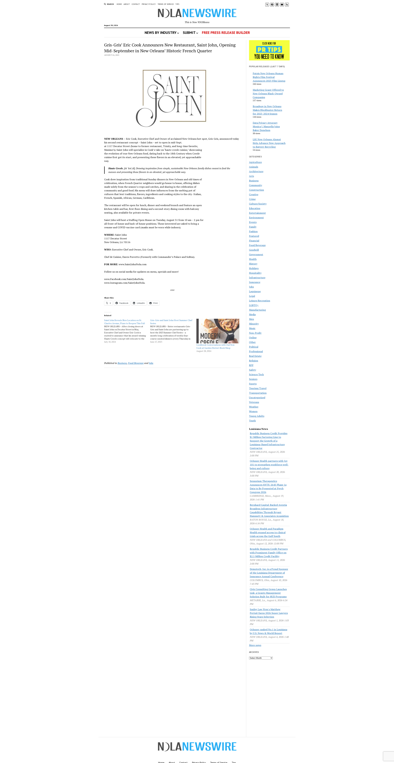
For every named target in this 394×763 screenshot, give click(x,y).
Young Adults (256, 416)
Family (252, 226)
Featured (254, 236)
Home (119, 4)
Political (253, 346)
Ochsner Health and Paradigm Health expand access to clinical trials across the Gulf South (267, 532)
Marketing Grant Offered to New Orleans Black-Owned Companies (268, 93)
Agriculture (255, 162)
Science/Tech (256, 374)
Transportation (258, 393)
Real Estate (255, 356)
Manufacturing (257, 310)
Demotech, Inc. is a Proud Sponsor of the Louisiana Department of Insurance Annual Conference (269, 572)
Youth (252, 420)
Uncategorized (257, 397)
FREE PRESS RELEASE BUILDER (226, 32)
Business (122, 363)
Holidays (254, 268)
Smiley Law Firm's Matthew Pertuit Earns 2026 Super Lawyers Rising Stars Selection (269, 613)
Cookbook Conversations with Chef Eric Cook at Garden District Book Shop (215, 346)
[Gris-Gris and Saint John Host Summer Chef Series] (173, 331)
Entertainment (257, 213)
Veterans (254, 402)
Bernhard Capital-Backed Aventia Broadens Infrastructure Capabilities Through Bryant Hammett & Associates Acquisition (269, 510)
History (253, 263)
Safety (252, 370)
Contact (136, 4)
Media (252, 314)
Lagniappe (255, 291)
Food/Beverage (136, 363)
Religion (253, 360)
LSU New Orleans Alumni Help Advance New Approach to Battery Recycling (269, 143)
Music (252, 328)
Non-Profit (255, 333)
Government (256, 254)
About (127, 4)
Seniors (253, 379)
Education (254, 208)
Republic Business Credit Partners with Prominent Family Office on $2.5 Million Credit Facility (269, 552)
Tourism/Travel (257, 388)
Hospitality (255, 273)
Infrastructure (257, 277)
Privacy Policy (149, 4)
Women (253, 411)
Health (253, 259)
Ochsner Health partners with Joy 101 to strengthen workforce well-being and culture (269, 464)
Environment (256, 217)
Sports (253, 383)
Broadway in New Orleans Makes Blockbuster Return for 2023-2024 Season (267, 110)
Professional (256, 351)
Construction (256, 190)
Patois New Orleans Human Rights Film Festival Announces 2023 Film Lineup (269, 77)
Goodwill (254, 250)
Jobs (151, 363)
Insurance (254, 282)
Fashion (253, 231)
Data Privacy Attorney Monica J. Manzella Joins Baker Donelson (266, 126)
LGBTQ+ (254, 305)
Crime (252, 199)
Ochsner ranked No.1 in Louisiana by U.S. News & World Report (268, 631)
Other (252, 342)
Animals (253, 166)
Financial (254, 240)
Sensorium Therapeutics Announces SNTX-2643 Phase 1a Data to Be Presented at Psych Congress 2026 (268, 486)
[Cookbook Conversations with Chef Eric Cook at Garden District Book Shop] (217, 331)
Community (255, 185)
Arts (251, 176)
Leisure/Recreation (259, 300)
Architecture (256, 171)
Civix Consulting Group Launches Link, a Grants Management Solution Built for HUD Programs (268, 592)
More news (255, 645)
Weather (253, 406)
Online (253, 337)
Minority (254, 323)
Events (253, 222)
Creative (253, 194)
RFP (251, 365)
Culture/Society (258, 203)
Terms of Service (166, 4)
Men (251, 319)
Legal (252, 296)
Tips (177, 4)
